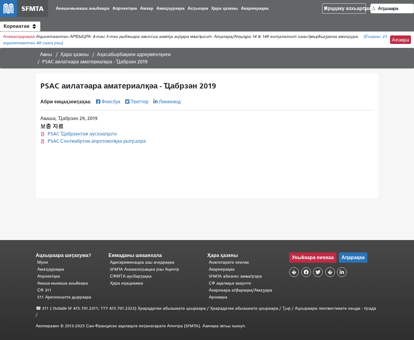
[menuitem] (82, 9)
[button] (20, 26)
